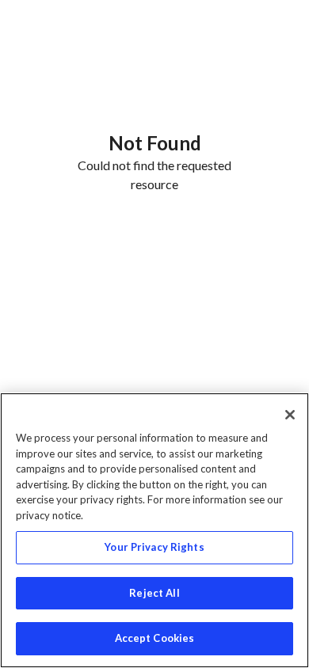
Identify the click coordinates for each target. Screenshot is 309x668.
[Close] (290, 414)
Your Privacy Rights (154, 547)
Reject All (154, 592)
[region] (154, 530)
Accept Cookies (155, 638)
